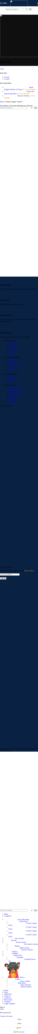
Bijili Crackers (24, 948)
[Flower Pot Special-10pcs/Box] (15, 91)
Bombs (10, 378)
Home (2, 102)
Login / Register (9, 1003)
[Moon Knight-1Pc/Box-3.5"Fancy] (16, 87)
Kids (10, 371)
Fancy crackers (25, 981)
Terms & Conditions (15, 391)
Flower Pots (12, 361)
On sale (6, 77)
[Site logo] (19, 6)
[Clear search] (26, 9)
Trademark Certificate (15, 393)
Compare (7, 1002)
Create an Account (6, 1016)
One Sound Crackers (31, 944)
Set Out (11, 352)
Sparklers (11, 367)
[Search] (30, 9)
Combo (17, 979)
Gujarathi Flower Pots (15, 363)
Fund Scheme (13, 400)
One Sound (12, 376)
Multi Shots (12, 354)
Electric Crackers (14, 380)
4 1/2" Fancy (12, 350)
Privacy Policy (13, 387)
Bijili (10, 382)
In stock (7, 79)
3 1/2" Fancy (12, 348)
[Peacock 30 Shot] (11, 96)
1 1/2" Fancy (12, 344)
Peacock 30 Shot (23, 96)
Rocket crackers (26, 987)
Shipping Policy (13, 398)
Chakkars (11, 359)
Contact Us (12, 395)
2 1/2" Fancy (12, 346)
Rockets (11, 369)
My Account (12, 402)
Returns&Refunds (14, 389)
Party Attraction (26, 985)
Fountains (11, 365)
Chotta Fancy (12, 342)
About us (11, 397)
